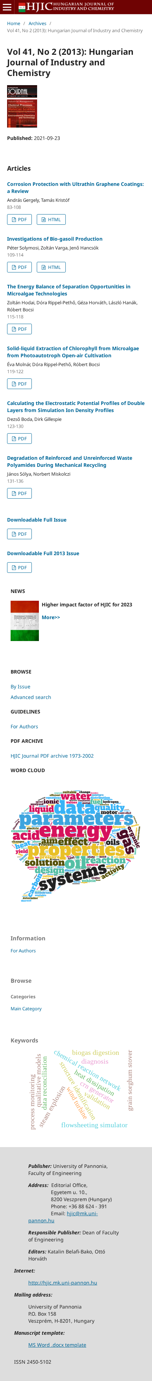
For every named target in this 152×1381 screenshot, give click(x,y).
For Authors (24, 726)
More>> (51, 617)
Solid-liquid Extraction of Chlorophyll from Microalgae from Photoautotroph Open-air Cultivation (73, 352)
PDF (22, 219)
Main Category (26, 1008)
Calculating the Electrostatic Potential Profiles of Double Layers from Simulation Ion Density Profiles (76, 406)
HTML (54, 219)
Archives (37, 23)
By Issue (20, 686)
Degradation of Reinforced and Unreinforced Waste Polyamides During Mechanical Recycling (69, 461)
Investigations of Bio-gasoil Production (55, 238)
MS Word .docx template (57, 1344)
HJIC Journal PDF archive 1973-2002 (52, 755)
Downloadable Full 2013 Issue (43, 553)
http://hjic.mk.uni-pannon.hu (62, 1282)
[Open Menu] (7, 7)
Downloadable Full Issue (36, 519)
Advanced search (31, 697)
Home (13, 23)
